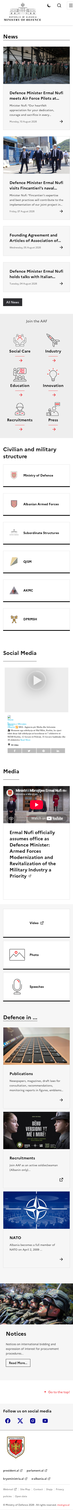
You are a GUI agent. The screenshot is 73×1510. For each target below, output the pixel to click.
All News (12, 302)
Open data (21, 1496)
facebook (7, 1420)
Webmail (8, 1489)
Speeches (37, 986)
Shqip (49, 1489)
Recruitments (22, 1158)
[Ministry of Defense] (22, 20)
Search (59, 5)
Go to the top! (59, 1392)
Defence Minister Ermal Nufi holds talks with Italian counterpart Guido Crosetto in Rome (36, 279)
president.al (11, 1471)
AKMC (28, 590)
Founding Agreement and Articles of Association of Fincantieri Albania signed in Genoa (36, 243)
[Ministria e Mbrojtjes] (15, 1447)
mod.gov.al (63, 1505)
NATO (15, 1237)
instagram (32, 1420)
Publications (21, 1073)
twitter (20, 1420)
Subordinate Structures (41, 533)
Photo (34, 954)
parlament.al (35, 1471)
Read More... (18, 1363)
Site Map (25, 1489)
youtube (45, 1420)
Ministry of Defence (38, 475)
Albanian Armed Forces (41, 504)
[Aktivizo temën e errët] (49, 5)
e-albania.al (39, 1479)
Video (34, 923)
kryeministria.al (13, 1479)
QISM (27, 561)
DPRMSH (30, 619)
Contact (38, 1489)
